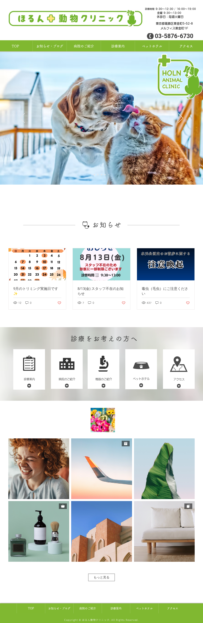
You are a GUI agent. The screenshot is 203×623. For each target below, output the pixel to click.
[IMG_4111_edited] (103, 420)
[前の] (22, 118)
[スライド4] (101, 174)
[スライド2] (105, 174)
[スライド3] (98, 174)
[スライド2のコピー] (108, 174)
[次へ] (180, 118)
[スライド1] (94, 174)
